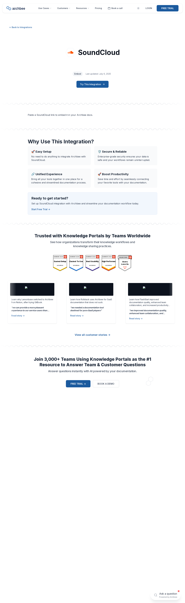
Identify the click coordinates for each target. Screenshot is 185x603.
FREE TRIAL (167, 8)
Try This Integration (90, 84)
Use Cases (43, 8)
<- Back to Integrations (20, 27)
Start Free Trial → (40, 209)
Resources (81, 8)
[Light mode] (138, 8)
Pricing (98, 8)
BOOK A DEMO (106, 383)
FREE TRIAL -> (78, 383)
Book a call (117, 8)
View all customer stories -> (92, 334)
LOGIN (149, 8)
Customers (62, 8)
